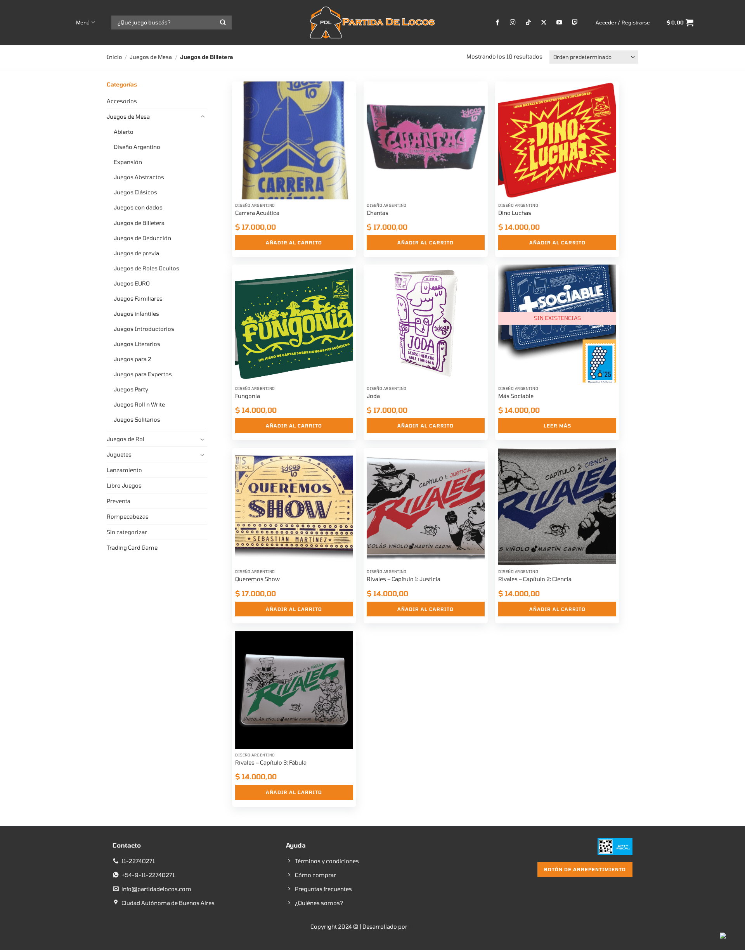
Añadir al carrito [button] (294, 242)
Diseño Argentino (137, 147)
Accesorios (122, 101)
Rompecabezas (128, 516)
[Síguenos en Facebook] (498, 22)
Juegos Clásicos (135, 192)
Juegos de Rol (125, 439)
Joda (373, 396)
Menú (83, 22)
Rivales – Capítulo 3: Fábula (271, 762)
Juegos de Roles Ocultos (146, 268)
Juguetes (119, 454)
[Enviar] (222, 22)
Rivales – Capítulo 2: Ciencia (535, 579)
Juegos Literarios (137, 344)
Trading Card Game (132, 547)
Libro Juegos (124, 485)
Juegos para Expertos (143, 374)
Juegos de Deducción (142, 238)
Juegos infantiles (136, 313)
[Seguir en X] (544, 22)
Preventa (118, 501)
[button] (623, 22)
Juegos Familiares (138, 298)
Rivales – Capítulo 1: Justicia (403, 579)
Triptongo (422, 926)
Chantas (377, 212)
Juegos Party (131, 389)
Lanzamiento (124, 470)
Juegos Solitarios (137, 419)
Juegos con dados (138, 207)
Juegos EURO (132, 283)
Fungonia (247, 396)
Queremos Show (257, 579)
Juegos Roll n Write (139, 404)
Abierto (123, 131)
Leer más (557, 425)
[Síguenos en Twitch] (575, 22)
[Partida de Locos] (373, 22)
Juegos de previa (136, 253)
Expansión (128, 162)
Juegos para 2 (132, 359)
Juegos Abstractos (139, 177)
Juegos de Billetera (139, 223)
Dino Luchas (514, 212)
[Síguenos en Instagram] (513, 22)
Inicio (114, 57)
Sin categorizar (127, 532)
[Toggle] (202, 116)
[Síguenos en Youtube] (559, 22)
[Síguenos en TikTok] (528, 22)
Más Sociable (516, 396)
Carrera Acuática (257, 212)
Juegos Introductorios (144, 328)
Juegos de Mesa (151, 57)
